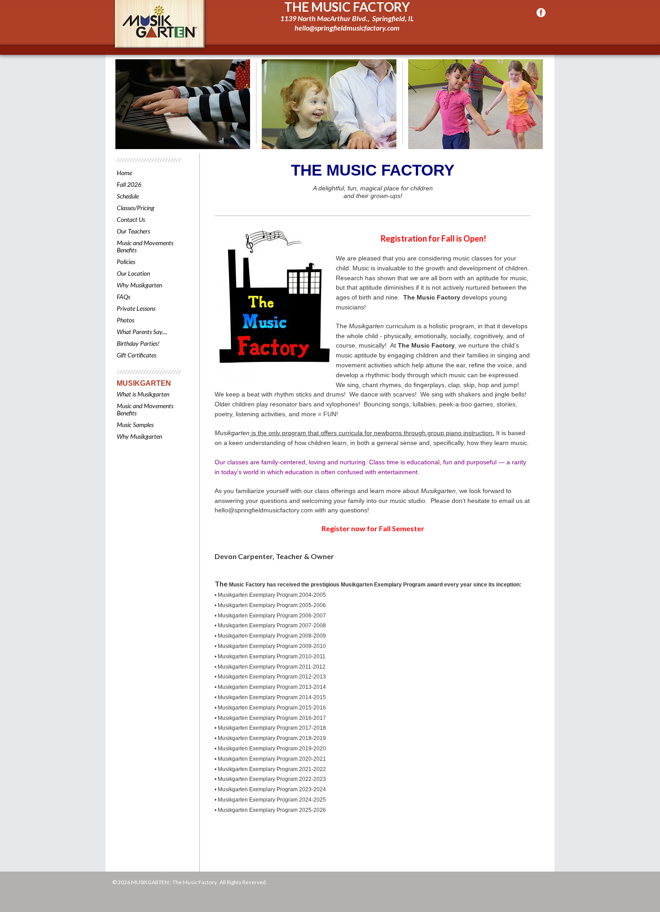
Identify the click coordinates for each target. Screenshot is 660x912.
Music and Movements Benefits (145, 246)
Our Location (133, 273)
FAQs (123, 296)
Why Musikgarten (139, 285)
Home (124, 172)
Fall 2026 (129, 184)
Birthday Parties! (138, 343)
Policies (126, 261)
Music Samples (135, 424)
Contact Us (131, 219)
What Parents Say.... (142, 331)
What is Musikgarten (143, 394)
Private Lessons (136, 308)
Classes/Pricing (135, 207)
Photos (125, 320)
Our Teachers (133, 231)
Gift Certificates (136, 355)
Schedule (128, 196)
